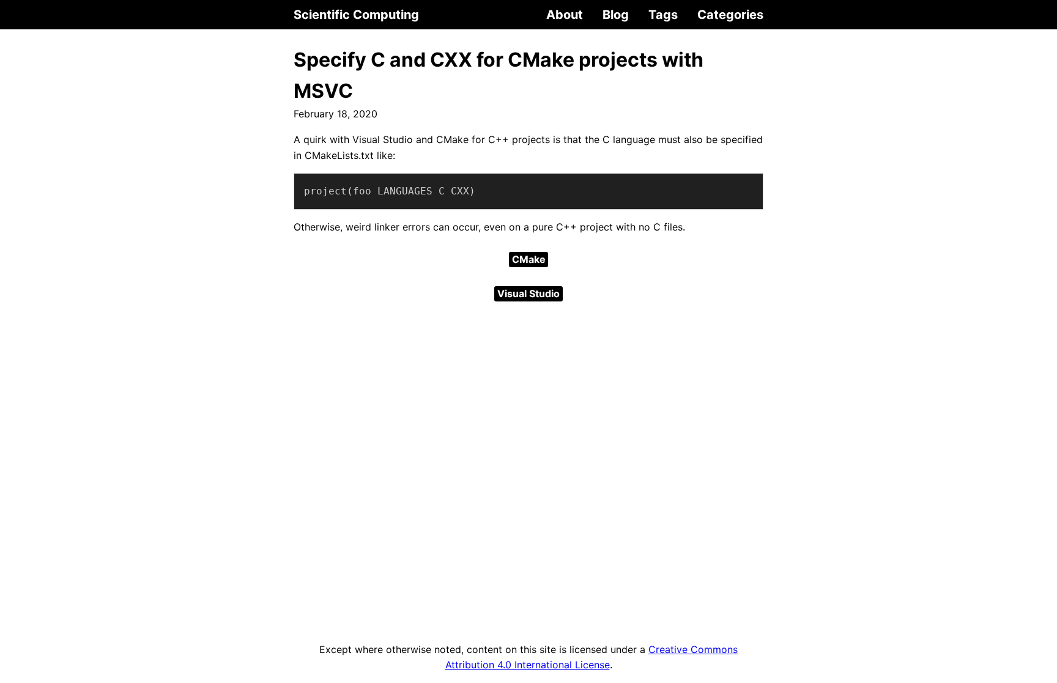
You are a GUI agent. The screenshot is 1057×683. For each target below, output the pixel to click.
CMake (529, 259)
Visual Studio (528, 293)
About (564, 14)
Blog (616, 14)
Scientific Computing (356, 14)
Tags (663, 14)
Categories (730, 14)
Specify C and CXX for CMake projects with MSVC (498, 75)
